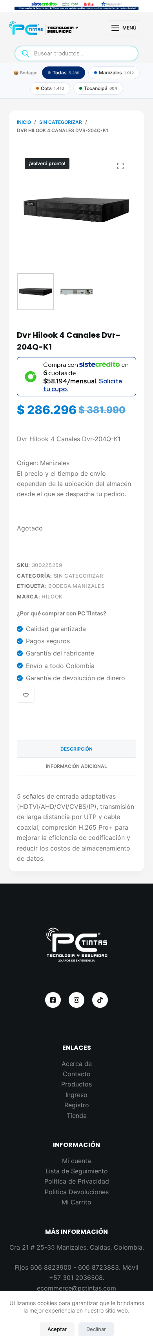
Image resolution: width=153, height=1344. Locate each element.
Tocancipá (100, 88)
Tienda (77, 1115)
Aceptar (57, 1329)
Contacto (77, 1074)
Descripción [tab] (76, 749)
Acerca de (77, 1064)
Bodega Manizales (76, 586)
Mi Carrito (76, 1202)
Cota (52, 88)
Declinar (96, 1329)
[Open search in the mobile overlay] (76, 53)
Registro (76, 1105)
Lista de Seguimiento (77, 1171)
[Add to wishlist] (26, 695)
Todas (66, 72)
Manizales (116, 72)
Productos (76, 1084)
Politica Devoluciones (77, 1192)
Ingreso (76, 1095)
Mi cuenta (76, 1161)
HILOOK (52, 596)
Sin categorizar (78, 576)
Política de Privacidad (76, 1181)
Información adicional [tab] (76, 766)
